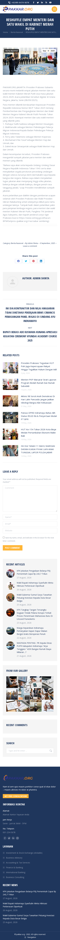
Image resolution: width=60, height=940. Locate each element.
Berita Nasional (11, 51)
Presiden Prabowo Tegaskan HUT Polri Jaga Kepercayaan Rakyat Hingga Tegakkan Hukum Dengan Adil (39, 366)
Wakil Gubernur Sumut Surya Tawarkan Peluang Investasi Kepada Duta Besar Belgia (34, 597)
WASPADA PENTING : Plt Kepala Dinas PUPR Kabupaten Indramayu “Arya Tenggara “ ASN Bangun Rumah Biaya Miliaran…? (34, 647)
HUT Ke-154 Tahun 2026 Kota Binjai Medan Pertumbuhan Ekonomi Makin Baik (38, 432)
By (31, 243)
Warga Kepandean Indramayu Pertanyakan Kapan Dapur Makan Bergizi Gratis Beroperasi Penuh (32, 631)
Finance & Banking (14, 867)
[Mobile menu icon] (54, 9)
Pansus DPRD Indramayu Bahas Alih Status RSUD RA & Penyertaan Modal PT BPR (39, 416)
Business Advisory (14, 857)
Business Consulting (15, 877)
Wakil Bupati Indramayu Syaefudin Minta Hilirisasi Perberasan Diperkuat (35, 584)
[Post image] (10, 367)
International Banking (15, 872)
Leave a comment (30, 246)
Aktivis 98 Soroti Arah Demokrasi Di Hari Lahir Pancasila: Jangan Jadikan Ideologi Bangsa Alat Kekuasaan (38, 399)
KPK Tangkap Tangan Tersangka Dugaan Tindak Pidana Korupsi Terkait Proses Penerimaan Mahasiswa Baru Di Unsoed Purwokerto (35, 614)
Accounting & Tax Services (18, 862)
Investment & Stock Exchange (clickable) (24, 853)
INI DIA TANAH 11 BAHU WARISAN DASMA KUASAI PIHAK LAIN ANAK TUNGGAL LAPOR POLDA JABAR (38, 449)
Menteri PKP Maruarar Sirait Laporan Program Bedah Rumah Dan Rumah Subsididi (38, 382)
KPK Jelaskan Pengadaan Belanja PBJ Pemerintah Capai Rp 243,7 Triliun (33, 572)
